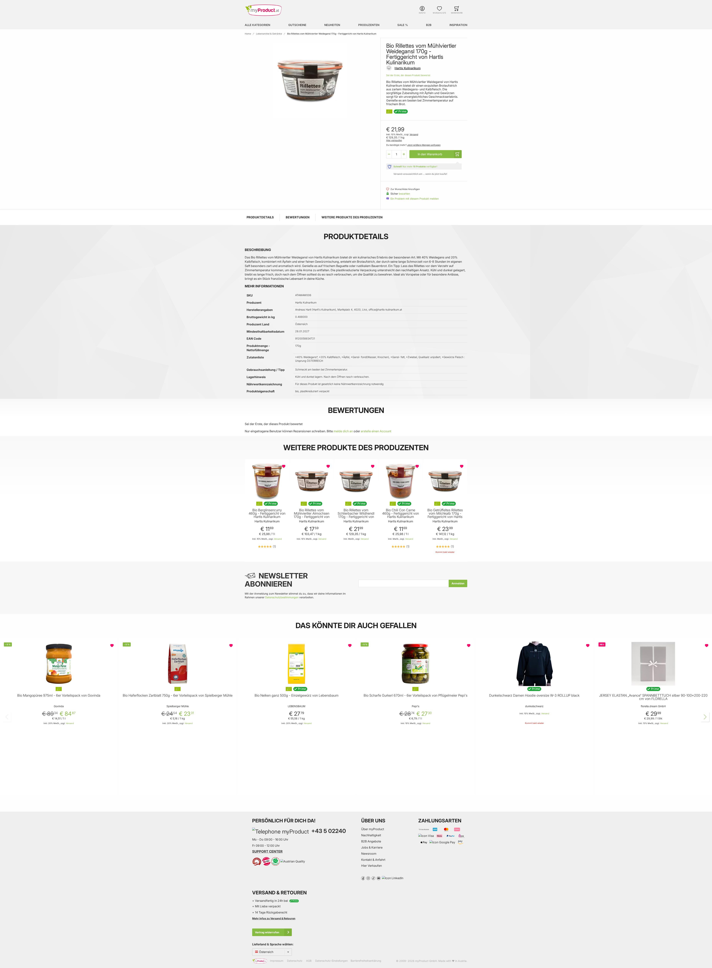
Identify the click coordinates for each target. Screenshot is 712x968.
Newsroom (368, 853)
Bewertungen (297, 217)
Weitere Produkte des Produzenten (352, 217)
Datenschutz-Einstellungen (331, 960)
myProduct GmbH (426, 960)
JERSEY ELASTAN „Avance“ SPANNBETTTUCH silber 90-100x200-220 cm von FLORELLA (653, 697)
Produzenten (368, 25)
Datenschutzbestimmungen (282, 597)
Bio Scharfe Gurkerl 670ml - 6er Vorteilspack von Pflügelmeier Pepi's (415, 695)
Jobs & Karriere (372, 847)
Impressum (276, 960)
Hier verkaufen (394, 140)
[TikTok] (373, 878)
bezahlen (404, 193)
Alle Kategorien (257, 25)
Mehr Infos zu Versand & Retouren (273, 918)
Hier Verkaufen (371, 865)
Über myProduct (372, 829)
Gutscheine (297, 25)
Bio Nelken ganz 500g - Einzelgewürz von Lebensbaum (297, 695)
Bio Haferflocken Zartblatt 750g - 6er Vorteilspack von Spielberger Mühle (178, 695)
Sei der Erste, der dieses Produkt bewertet (408, 75)
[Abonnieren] (458, 583)
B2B (428, 25)
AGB (309, 960)
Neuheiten (332, 25)
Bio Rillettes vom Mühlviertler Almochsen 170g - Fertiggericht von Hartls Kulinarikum (311, 515)
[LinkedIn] (392, 878)
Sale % (402, 25)
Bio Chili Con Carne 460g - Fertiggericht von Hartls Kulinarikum (400, 513)
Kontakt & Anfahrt (373, 860)
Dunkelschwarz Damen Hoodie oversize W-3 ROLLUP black (534, 695)
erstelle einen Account (376, 431)
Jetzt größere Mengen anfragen (424, 145)
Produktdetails (260, 217)
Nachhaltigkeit (371, 835)
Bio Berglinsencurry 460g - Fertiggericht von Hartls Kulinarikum (267, 513)
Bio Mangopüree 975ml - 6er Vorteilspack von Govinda (58, 695)
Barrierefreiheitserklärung (366, 960)
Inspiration (458, 25)
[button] (389, 154)
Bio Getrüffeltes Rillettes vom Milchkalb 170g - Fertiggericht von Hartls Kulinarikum (445, 515)
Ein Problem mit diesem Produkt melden (414, 198)
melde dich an (343, 431)
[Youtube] (378, 878)
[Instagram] (368, 878)
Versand (414, 134)
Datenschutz (294, 960)
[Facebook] (363, 878)
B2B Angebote (371, 841)
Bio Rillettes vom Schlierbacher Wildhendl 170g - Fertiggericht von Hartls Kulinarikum (356, 515)
